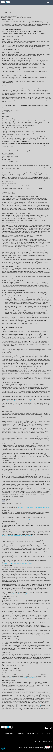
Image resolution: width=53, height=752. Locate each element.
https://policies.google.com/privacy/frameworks (30, 562)
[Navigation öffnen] (51, 2)
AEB (43, 733)
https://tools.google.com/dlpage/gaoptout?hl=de (14, 515)
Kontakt (49, 733)
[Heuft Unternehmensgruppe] (48, 747)
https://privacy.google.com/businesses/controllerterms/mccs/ (33, 507)
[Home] (5, 2)
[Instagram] (51, 728)
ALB (38, 733)
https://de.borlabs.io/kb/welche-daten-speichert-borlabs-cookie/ (23, 400)
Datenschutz (30, 733)
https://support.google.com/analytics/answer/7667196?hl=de (17, 535)
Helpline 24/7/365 (9, 734)
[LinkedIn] (46, 728)
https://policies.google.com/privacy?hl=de (18, 594)
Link (40, 705)
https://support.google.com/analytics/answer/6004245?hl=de (34, 519)
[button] (3, 749)
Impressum (21, 733)
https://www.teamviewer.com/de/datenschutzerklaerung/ (23, 677)
